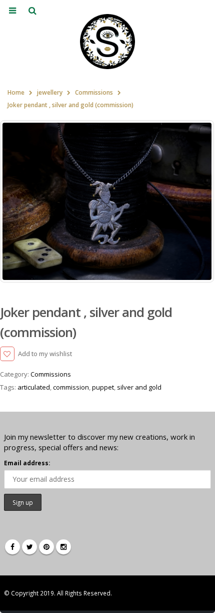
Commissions (50, 374)
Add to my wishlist (45, 353)
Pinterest (46, 546)
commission (71, 387)
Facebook (12, 546)
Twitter (29, 546)
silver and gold (139, 387)
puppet (103, 387)
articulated (34, 387)
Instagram (63, 546)
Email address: (27, 463)
